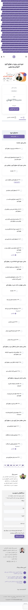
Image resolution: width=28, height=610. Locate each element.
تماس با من (14, 597)
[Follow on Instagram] (14, 561)
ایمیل (22, 516)
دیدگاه (22, 501)
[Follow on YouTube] (7, 561)
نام (23, 508)
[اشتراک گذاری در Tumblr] (5, 466)
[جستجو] (3, 56)
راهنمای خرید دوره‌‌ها (11, 596)
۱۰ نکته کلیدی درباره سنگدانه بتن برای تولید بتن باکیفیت (13, 572)
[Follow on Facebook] (16, 561)
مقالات (24, 596)
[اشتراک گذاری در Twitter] (17, 466)
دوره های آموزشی (19, 596)
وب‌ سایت (22, 523)
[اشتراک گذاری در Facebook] (20, 466)
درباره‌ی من (5, 596)
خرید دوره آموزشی (14, 109)
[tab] (22, 117)
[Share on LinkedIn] (8, 466)
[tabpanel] (14, 125)
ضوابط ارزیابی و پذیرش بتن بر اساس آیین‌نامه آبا (13, 582)
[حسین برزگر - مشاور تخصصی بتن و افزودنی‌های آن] (14, 57)
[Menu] (26, 57)
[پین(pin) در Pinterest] (11, 466)
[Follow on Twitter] (12, 561)
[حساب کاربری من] (1, 56)
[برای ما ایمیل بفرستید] (10, 561)
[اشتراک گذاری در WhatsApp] (23, 466)
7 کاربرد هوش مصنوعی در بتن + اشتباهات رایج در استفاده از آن (14, 577)
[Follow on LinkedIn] (9, 561)
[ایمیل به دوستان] (14, 466)
